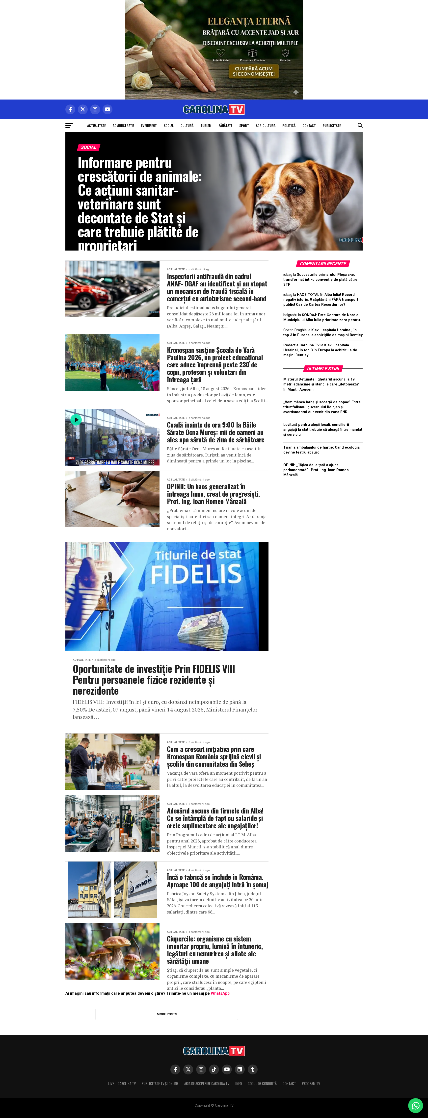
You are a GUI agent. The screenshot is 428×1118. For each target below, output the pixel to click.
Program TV (311, 1083)
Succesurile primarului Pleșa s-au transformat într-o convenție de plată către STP (320, 280)
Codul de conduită (262, 1083)
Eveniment (149, 125)
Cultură (187, 125)
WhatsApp (220, 993)
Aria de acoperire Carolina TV (206, 1083)
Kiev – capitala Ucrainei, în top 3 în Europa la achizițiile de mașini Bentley (320, 350)
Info (238, 1083)
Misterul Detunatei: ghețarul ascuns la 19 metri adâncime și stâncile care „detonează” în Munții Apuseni (321, 384)
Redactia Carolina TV (301, 345)
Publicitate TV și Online (160, 1083)
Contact (309, 125)
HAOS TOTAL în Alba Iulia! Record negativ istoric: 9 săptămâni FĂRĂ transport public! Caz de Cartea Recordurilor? (320, 300)
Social (169, 125)
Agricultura (265, 125)
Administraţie (123, 125)
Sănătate (225, 125)
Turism (206, 125)
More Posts (167, 1014)
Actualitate (96, 125)
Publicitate (332, 125)
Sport (244, 125)
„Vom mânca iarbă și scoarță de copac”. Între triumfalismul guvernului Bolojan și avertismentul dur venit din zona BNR (322, 407)
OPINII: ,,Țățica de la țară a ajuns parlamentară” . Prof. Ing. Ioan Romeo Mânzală (316, 470)
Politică (288, 125)
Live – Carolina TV (122, 1083)
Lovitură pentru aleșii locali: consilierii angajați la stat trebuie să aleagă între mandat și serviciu (322, 430)
